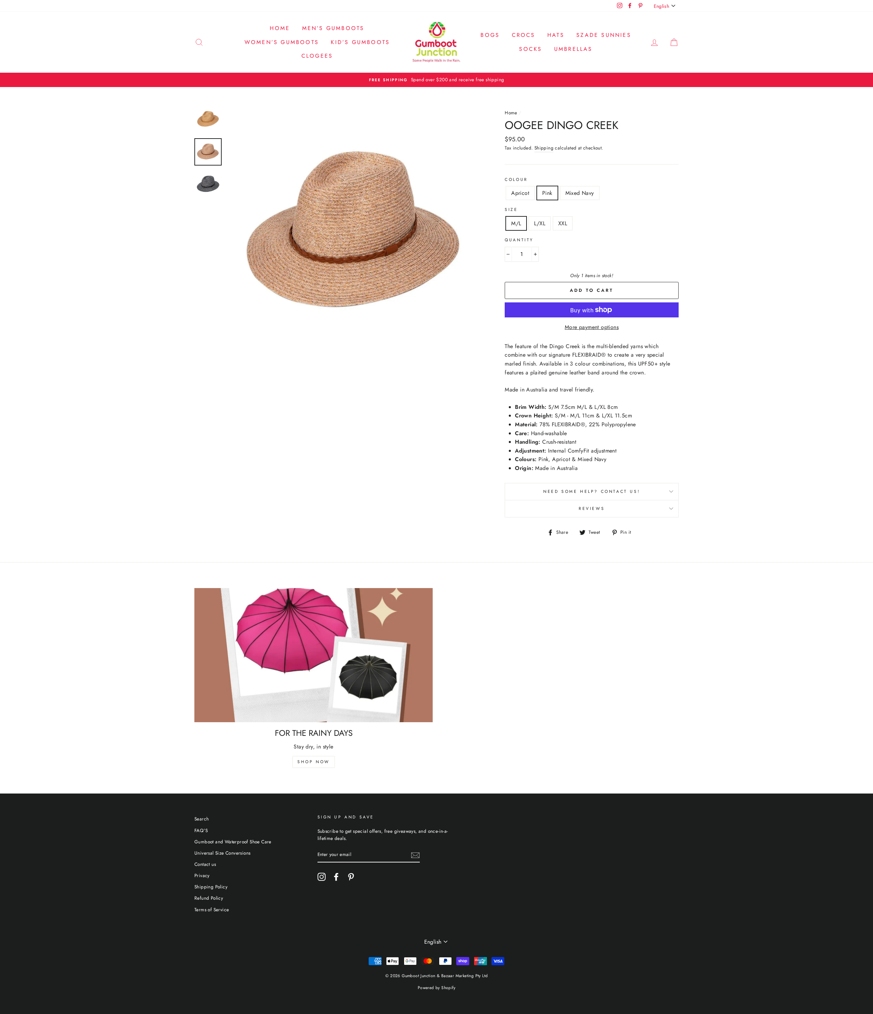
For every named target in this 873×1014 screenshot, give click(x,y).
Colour (516, 179)
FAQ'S (201, 830)
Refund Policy (208, 898)
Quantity (519, 240)
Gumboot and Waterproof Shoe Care (232, 841)
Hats (555, 35)
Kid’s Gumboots (360, 42)
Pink (547, 193)
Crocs (523, 35)
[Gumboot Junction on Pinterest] (351, 877)
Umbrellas (573, 49)
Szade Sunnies (603, 35)
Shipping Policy (210, 886)
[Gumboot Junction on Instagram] (321, 877)
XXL (562, 223)
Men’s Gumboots (333, 28)
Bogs (490, 35)
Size (511, 209)
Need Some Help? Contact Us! (591, 491)
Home (280, 28)
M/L (516, 223)
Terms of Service (211, 909)
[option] (436, 80)
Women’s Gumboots (282, 42)
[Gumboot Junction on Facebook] (336, 877)
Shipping (543, 147)
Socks (530, 49)
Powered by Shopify (436, 988)
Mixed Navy (579, 193)
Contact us (205, 864)
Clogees (317, 56)
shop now (313, 762)
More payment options (592, 327)
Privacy (202, 875)
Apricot (520, 193)
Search (201, 818)
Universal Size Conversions (222, 852)
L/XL (539, 223)
